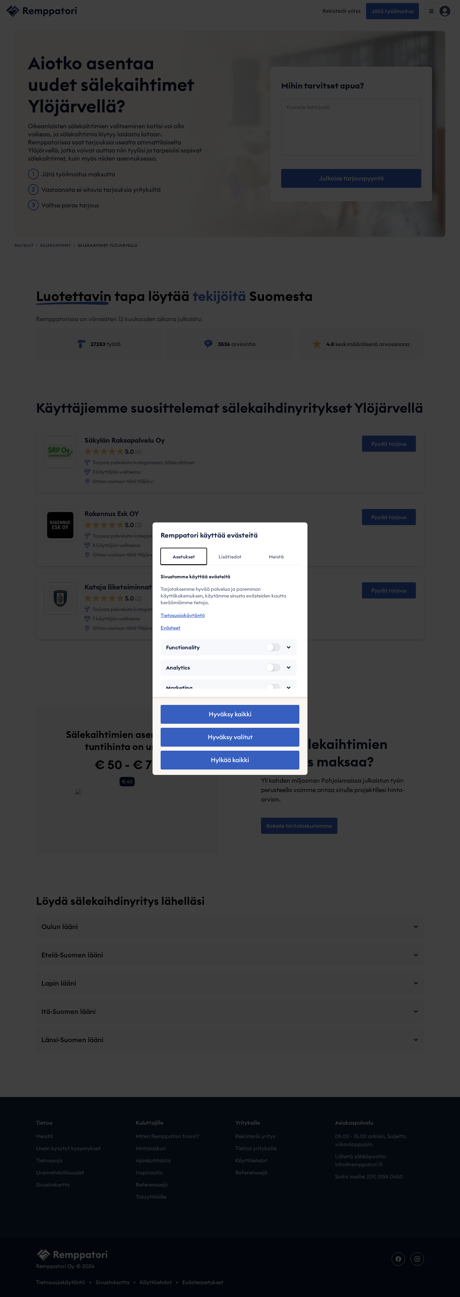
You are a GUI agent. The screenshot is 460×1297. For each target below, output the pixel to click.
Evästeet (170, 628)
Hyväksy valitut (230, 737)
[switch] (273, 647)
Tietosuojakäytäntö (183, 615)
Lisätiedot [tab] (230, 557)
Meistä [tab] (276, 557)
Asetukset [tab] (184, 557)
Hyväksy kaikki (230, 714)
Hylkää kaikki (230, 760)
